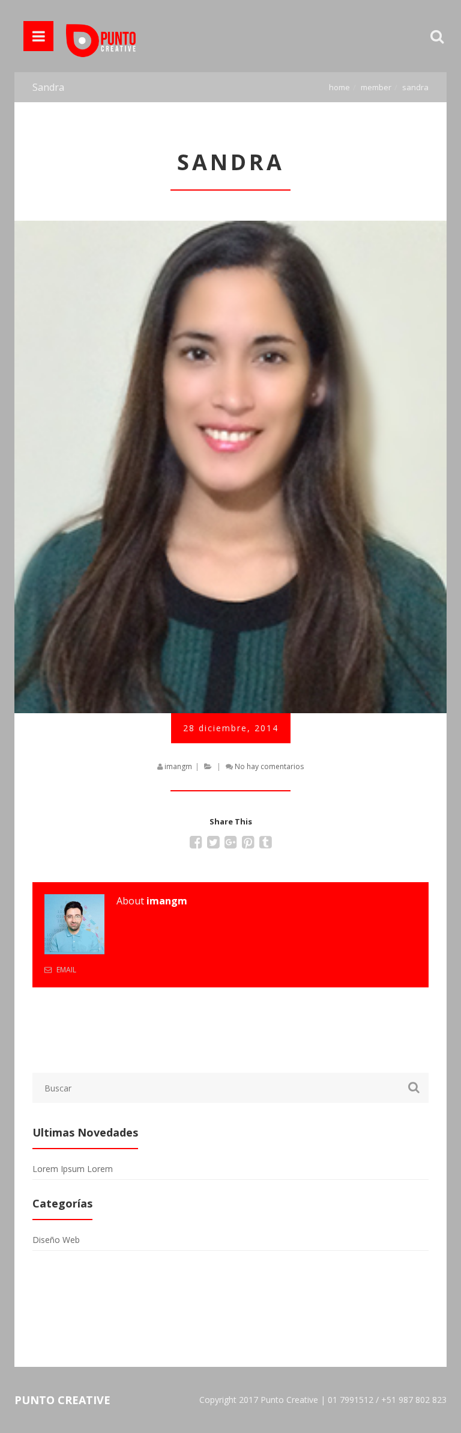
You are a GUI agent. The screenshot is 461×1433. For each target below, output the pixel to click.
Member (376, 87)
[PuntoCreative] (101, 36)
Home (339, 87)
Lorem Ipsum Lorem (72, 1168)
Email (65, 970)
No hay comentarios (269, 766)
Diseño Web (56, 1239)
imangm (178, 766)
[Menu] (38, 36)
